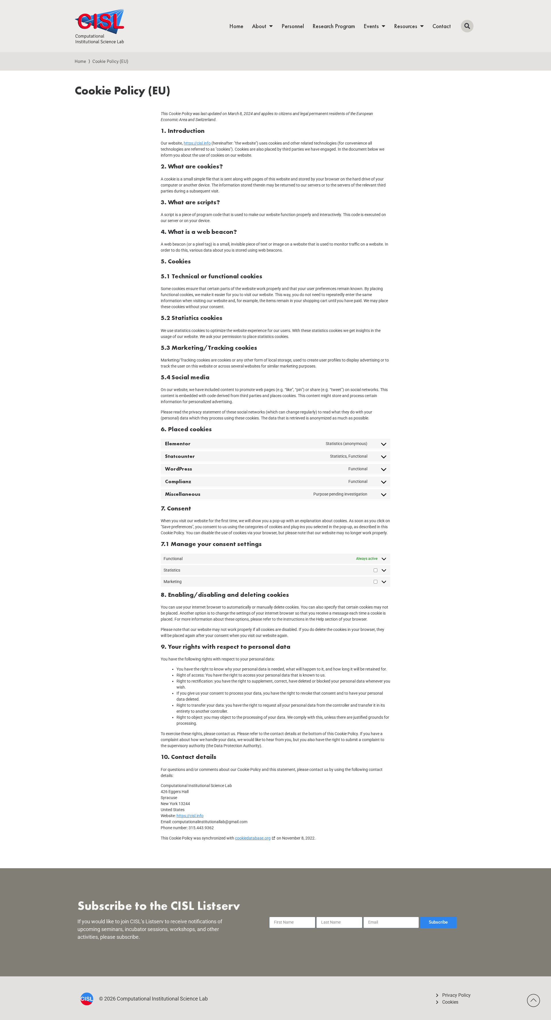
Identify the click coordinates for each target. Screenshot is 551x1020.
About (259, 26)
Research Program (334, 26)
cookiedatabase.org (253, 838)
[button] (467, 26)
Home (236, 26)
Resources (405, 26)
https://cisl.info (197, 143)
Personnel (293, 26)
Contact (441, 26)
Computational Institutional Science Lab (162, 999)
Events (371, 26)
